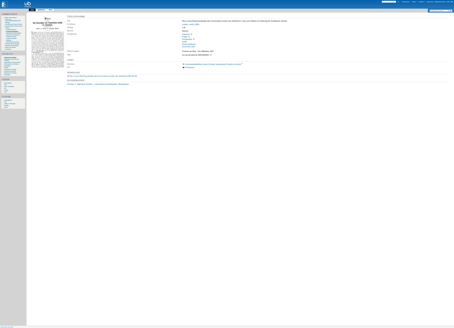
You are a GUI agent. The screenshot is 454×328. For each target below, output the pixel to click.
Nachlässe (8, 49)
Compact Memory (11, 29)
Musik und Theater (10, 47)
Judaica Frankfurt (11, 38)
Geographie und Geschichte (12, 62)
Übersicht (41, 10)
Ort (5, 88)
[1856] (196, 24)
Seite (50, 10)
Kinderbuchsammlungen (12, 43)
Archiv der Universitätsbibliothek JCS (13, 20)
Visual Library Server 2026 (6, 327)
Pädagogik (7, 65)
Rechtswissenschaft (10, 69)
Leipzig (185, 24)
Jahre (6, 107)
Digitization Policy (440, 1)
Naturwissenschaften (10, 73)
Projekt (184, 37)
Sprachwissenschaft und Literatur (11, 59)
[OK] (398, 2)
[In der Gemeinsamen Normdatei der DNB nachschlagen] (191, 34)
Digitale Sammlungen (10, 17)
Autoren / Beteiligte (9, 103)
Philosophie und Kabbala (11, 64)
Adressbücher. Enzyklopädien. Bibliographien (112, 84)
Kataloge (8, 40)
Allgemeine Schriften (10, 57)
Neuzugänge (7, 83)
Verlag (6, 90)
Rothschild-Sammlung (12, 42)
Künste (6, 67)
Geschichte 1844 (188, 47)
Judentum (186, 34)
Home (414, 1)
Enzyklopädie (187, 39)
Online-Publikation (189, 44)
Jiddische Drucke (11, 36)
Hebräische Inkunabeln (13, 35)
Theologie (7, 74)
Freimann (7, 54)
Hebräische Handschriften (13, 33)
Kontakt (421, 1)
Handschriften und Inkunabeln (14, 26)
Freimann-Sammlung (12, 31)
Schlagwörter (8, 100)
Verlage (6, 105)
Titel (5, 84)
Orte (5, 102)
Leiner (191, 24)
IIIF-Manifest (190, 67)
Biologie (7, 22)
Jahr (5, 91)
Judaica (7, 27)
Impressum (430, 1)
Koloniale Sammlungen (12, 45)
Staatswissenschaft (10, 71)
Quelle (184, 42)
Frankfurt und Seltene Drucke (13, 24)
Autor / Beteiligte (9, 86)
